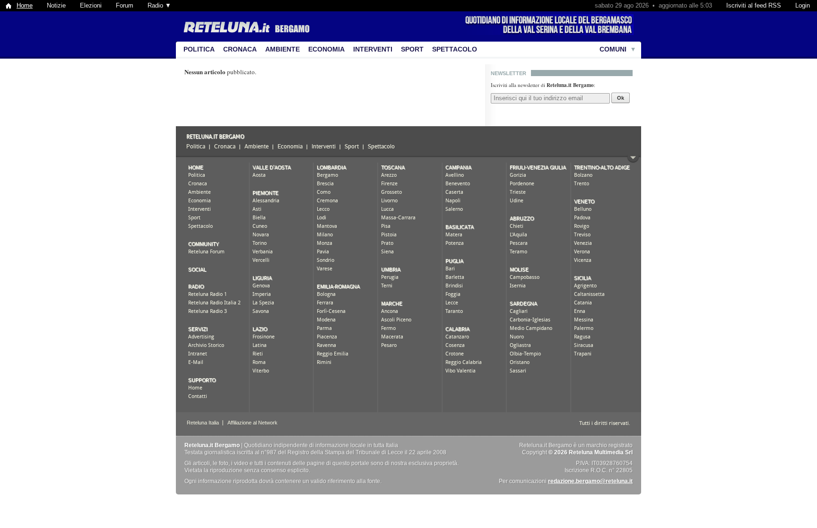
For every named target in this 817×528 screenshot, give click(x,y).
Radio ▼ (159, 5)
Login (802, 5)
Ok (620, 98)
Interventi (372, 49)
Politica (199, 49)
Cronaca (240, 49)
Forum (124, 5)
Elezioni (91, 5)
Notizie (56, 5)
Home (25, 5)
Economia (326, 49)
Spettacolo (454, 49)
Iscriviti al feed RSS (753, 5)
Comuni (613, 49)
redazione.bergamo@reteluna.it (590, 481)
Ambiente (282, 49)
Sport (412, 49)
